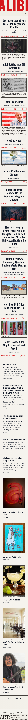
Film (24, 318)
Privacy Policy (4, 713)
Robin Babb (4, 278)
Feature (23, 75)
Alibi (2, 182)
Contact (12, 713)
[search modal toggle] (25, 13)
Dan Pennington (5, 36)
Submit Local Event (20, 713)
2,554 (16, 698)
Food (24, 147)
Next (21, 698)
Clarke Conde (4, 109)
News (24, 36)
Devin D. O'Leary (5, 75)
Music (24, 204)
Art (24, 109)
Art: (5, 717)
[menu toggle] (2, 14)
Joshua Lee (4, 251)
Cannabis (23, 355)
